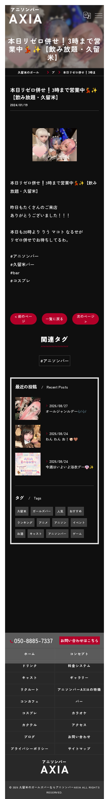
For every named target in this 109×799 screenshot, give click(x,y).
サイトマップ (79, 748)
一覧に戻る (54, 318)
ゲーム (77, 534)
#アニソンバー (54, 360)
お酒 (20, 534)
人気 (60, 511)
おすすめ (76, 511)
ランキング (24, 522)
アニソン (60, 522)
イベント (79, 522)
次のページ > (86, 319)
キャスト (36, 534)
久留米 (21, 511)
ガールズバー (42, 511)
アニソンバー (57, 534)
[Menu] (98, 15)
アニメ (43, 522)
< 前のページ (23, 319)
